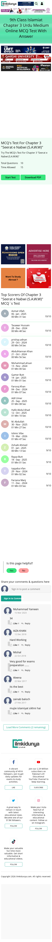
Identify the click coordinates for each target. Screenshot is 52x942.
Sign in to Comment (12, 598)
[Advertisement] (26, 101)
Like (13, 787)
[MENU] (49, 3)
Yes (11, 570)
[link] (26, 4)
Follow (13, 826)
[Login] (41, 3)
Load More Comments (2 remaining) (26, 727)
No (23, 570)
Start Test (10, 177)
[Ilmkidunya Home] (8, 4)
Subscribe (38, 787)
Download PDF (33, 177)
